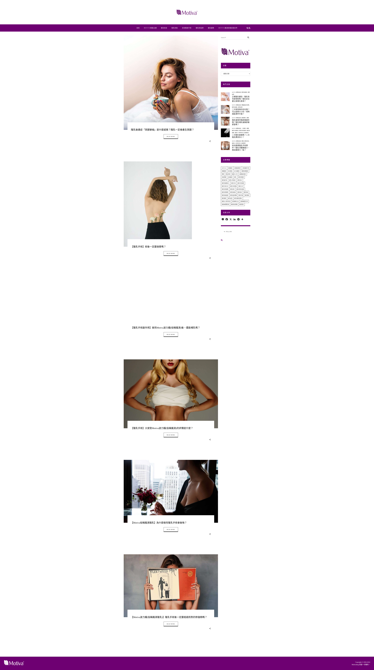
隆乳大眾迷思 (232, 180)
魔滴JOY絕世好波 (239, 132)
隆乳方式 (241, 186)
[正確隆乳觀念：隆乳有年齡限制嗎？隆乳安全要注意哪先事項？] (225, 96)
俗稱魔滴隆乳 (237, 168)
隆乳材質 (232, 189)
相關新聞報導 (245, 171)
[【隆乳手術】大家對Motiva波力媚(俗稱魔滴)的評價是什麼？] (171, 393)
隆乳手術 (233, 183)
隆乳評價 (241, 195)
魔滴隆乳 (246, 132)
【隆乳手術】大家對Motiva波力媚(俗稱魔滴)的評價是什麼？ (162, 428)
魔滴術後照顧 (234, 204)
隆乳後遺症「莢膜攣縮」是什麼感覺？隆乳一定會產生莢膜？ (162, 129)
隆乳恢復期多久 (225, 183)
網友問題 (228, 174)
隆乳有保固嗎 (242, 130)
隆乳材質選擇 (225, 192)
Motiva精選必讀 (236, 92)
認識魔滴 (230, 177)
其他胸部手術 (246, 168)
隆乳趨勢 (224, 198)
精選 (248, 117)
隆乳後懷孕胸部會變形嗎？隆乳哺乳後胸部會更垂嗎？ (241, 122)
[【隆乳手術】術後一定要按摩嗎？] (158, 204)
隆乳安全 (240, 180)
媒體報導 (224, 171)
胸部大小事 (235, 174)
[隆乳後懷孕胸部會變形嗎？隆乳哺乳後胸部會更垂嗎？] (225, 121)
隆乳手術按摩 (241, 183)
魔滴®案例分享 (244, 201)
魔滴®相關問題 (225, 204)
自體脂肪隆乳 (242, 174)
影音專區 (230, 171)
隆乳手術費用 (235, 130)
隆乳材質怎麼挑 (240, 189)
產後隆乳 (244, 117)
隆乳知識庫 (244, 92)
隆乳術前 (246, 141)
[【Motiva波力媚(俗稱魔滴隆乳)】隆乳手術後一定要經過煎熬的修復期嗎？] (171, 585)
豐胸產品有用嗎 (245, 105)
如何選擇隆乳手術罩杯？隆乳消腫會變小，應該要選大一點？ (241, 148)
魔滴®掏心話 (235, 201)
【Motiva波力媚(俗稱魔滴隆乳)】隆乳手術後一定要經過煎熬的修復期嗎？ (169, 617)
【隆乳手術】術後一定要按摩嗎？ (148, 246)
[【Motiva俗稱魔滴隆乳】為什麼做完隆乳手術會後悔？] (171, 491)
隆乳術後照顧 (233, 195)
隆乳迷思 (240, 107)
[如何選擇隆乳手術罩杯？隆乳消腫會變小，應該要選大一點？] (225, 145)
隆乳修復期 (241, 177)
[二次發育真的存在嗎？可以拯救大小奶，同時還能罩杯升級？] (225, 109)
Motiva (224, 168)
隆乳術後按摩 (225, 195)
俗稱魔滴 (230, 168)
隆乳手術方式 (225, 186)
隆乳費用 (247, 195)
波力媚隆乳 (237, 171)
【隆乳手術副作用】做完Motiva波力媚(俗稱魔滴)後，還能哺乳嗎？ (165, 327)
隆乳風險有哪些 (238, 198)
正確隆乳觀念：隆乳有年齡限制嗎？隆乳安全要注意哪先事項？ (241, 99)
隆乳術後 (246, 192)
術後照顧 (224, 177)
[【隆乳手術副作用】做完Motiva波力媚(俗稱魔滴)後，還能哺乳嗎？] (171, 303)
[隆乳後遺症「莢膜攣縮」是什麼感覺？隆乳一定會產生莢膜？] (171, 82)
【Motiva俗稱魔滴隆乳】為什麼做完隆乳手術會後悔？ (159, 522)
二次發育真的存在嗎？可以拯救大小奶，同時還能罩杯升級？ (241, 111)
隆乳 (235, 177)
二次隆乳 (244, 128)
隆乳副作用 (224, 180)
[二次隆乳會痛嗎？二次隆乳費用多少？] (225, 132)
